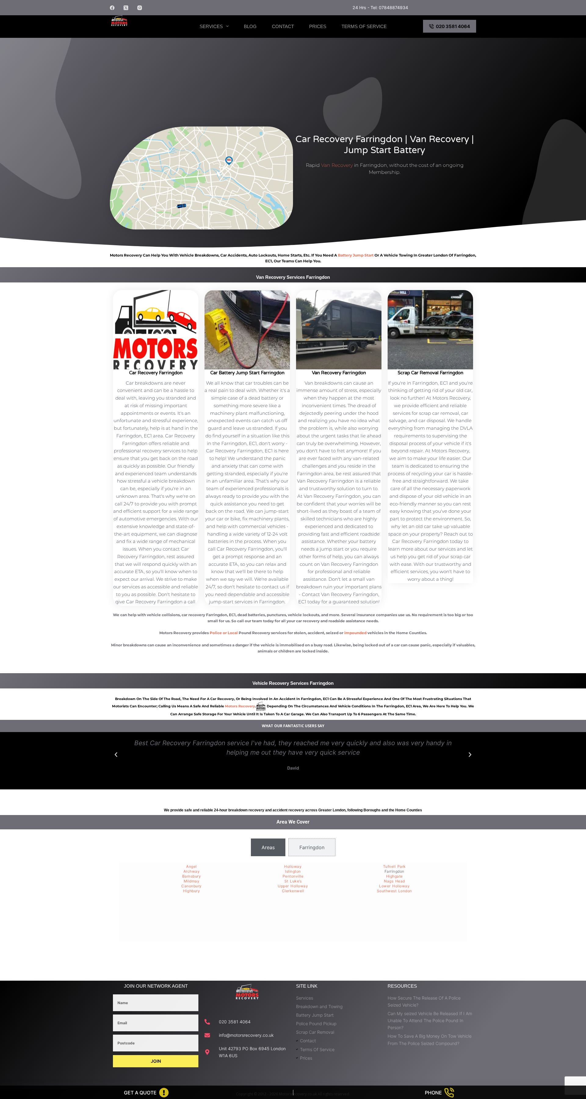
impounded (355, 632)
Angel (191, 866)
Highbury (191, 891)
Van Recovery (337, 165)
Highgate (394, 876)
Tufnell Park (394, 866)
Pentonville (293, 876)
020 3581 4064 (453, 26)
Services (211, 26)
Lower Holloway (394, 886)
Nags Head (394, 881)
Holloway (293, 866)
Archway (191, 871)
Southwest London (394, 891)
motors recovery (240, 706)
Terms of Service (364, 26)
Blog (250, 26)
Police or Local (224, 632)
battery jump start (356, 255)
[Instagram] (139, 7)
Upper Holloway (293, 886)
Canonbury (191, 886)
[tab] (268, 847)
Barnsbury (191, 876)
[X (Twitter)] (126, 7)
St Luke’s (293, 881)
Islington (293, 871)
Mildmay (192, 881)
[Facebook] (112, 7)
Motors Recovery (142, 31)
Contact (283, 26)
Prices (317, 26)
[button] (116, 755)
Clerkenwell (293, 891)
